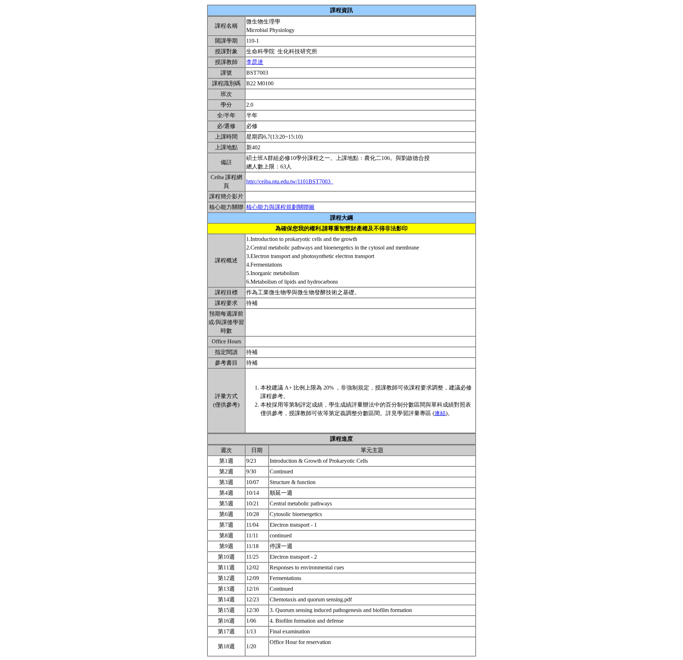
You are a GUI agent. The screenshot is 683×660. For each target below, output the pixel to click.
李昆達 (254, 62)
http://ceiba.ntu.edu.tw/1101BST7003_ (289, 181)
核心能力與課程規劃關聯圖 (280, 207)
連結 (440, 413)
